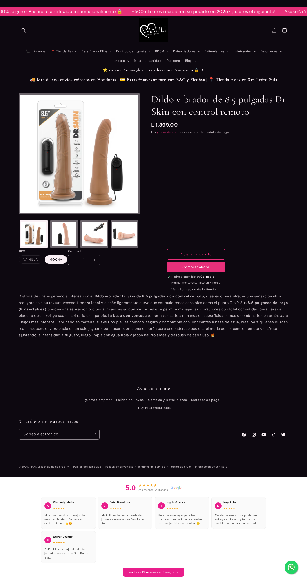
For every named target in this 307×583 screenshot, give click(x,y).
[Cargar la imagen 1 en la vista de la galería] (34, 234)
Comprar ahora (195, 267)
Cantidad (74, 251)
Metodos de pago (205, 400)
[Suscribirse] (94, 434)
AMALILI (35, 466)
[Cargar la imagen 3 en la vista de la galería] (64, 234)
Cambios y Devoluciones (167, 400)
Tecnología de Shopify (55, 466)
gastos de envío (168, 132)
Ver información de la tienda (193, 289)
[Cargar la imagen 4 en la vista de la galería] (94, 234)
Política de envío (180, 466)
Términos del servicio (152, 466)
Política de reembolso (87, 466)
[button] (24, 30)
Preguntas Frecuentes (153, 408)
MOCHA (55, 259)
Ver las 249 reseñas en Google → (154, 572)
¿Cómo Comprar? (98, 400)
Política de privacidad (119, 466)
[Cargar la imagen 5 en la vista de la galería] (125, 234)
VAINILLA (32, 260)
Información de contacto (211, 466)
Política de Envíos (130, 400)
